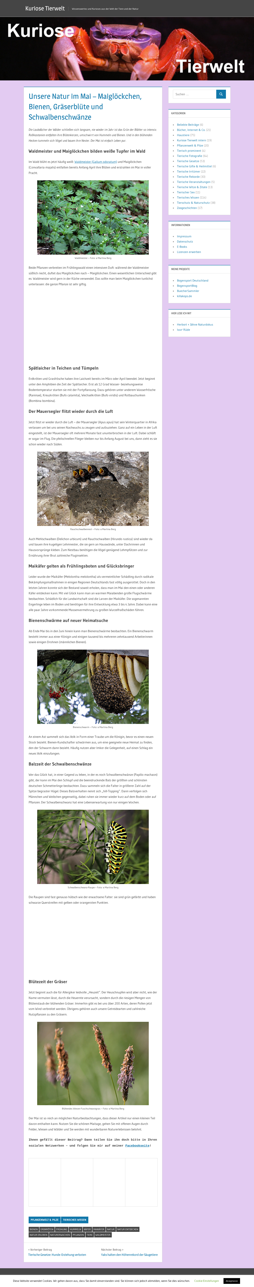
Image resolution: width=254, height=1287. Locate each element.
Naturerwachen (60, 1234)
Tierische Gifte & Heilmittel (194, 166)
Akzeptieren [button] (232, 1280)
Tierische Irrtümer (188, 171)
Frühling (61, 1229)
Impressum (184, 236)
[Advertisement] (93, 329)
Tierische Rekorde (188, 176)
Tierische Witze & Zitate (192, 187)
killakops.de (184, 296)
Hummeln (75, 1229)
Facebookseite (137, 1146)
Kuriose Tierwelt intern (191, 140)
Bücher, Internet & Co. (191, 130)
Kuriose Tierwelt (45, 8)
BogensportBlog (187, 285)
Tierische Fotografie (189, 156)
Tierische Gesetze (188, 161)
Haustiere (183, 135)
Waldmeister (102, 1234)
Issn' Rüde (183, 330)
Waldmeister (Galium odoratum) (96, 162)
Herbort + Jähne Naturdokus (195, 324)
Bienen (34, 1229)
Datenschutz (185, 241)
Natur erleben (38, 1234)
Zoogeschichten (187, 208)
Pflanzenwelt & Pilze (45, 1219)
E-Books (182, 246)
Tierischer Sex (186, 192)
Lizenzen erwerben (189, 252)
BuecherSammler (188, 291)
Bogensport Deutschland (192, 280)
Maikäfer (99, 1229)
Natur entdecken (127, 1229)
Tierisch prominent (189, 150)
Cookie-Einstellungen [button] (206, 1281)
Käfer (87, 1229)
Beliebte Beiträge (188, 124)
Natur (111, 1229)
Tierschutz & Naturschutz (193, 202)
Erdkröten (47, 1229)
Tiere (90, 1234)
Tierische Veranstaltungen (193, 182)
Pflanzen (78, 1234)
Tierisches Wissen (74, 1219)
